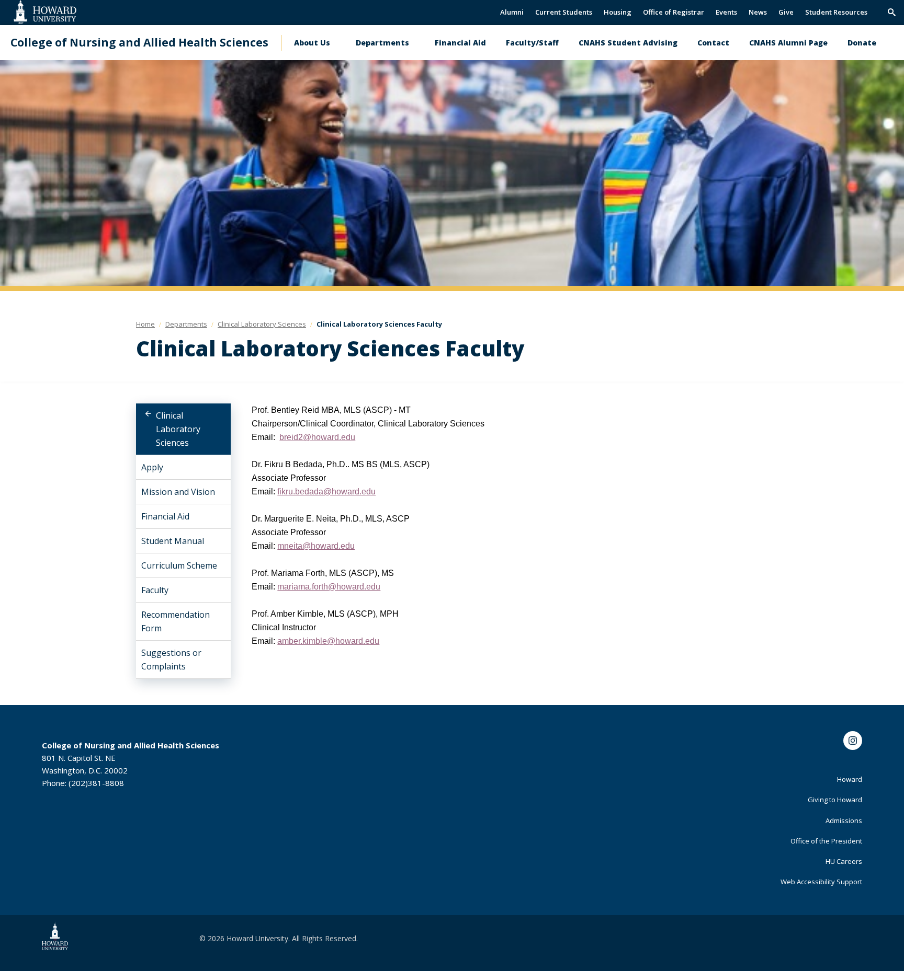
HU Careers (844, 861)
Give (786, 12)
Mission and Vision (178, 492)
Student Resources (836, 12)
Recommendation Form (175, 621)
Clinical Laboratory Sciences (178, 429)
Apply (152, 467)
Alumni (512, 12)
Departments (382, 43)
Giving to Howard (835, 799)
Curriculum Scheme (179, 565)
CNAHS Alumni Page (788, 43)
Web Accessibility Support (821, 881)
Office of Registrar (673, 12)
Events (726, 12)
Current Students (563, 12)
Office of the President (826, 841)
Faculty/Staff (532, 43)
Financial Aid (460, 43)
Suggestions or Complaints (171, 659)
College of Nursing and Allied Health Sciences (139, 42)
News (758, 12)
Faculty (154, 590)
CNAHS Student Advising (628, 43)
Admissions (844, 820)
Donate (862, 43)
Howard (849, 779)
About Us (312, 43)
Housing (617, 12)
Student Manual (172, 541)
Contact (713, 43)
